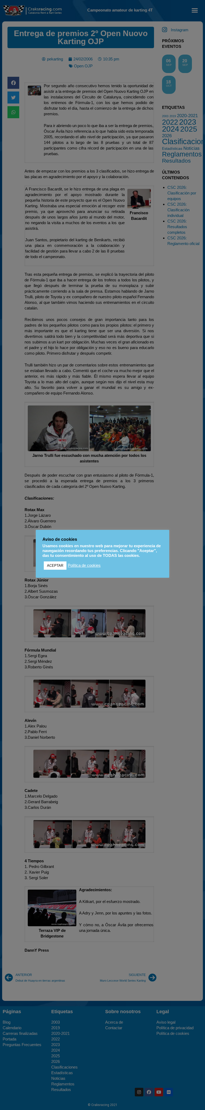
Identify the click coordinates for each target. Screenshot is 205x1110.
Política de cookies (84, 565)
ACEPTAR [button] (55, 566)
